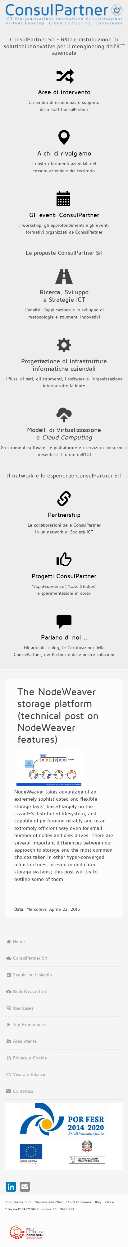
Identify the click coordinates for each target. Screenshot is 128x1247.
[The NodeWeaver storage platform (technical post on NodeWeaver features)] (50, 769)
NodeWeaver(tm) (30, 991)
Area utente (25, 1041)
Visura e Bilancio (30, 1074)
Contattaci (23, 1091)
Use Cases (23, 1008)
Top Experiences (29, 1024)
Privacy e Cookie (30, 1057)
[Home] (64, 12)
